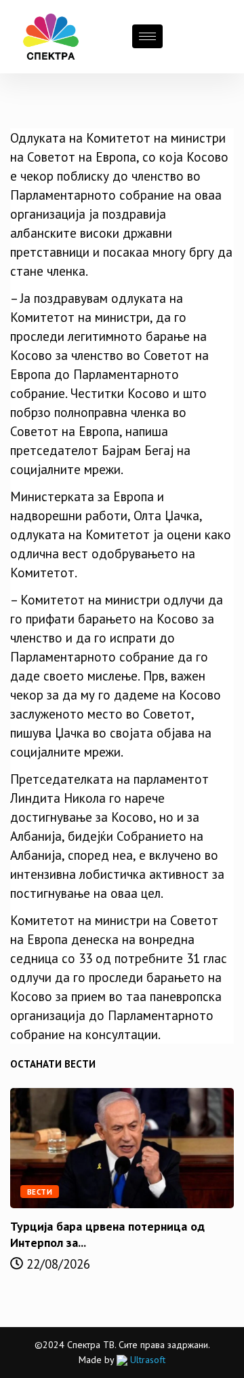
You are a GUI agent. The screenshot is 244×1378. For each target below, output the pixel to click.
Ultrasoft (146, 1360)
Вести (39, 1192)
